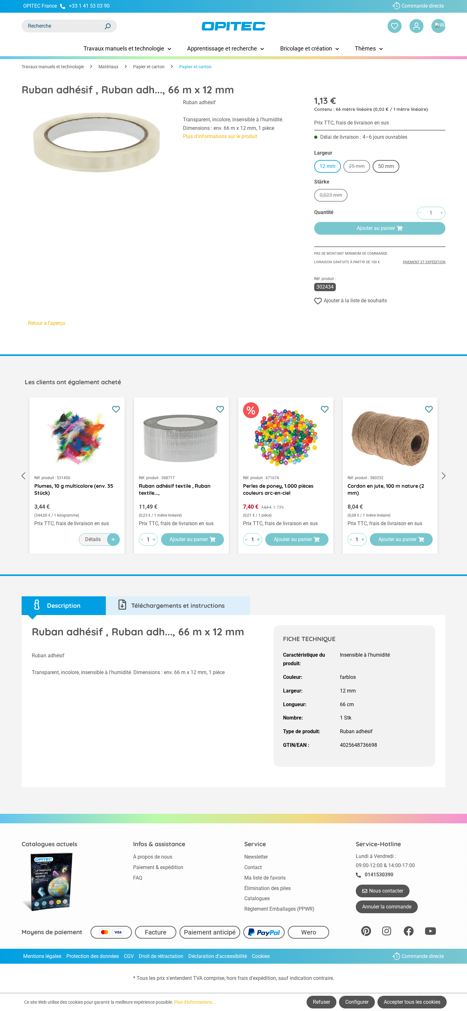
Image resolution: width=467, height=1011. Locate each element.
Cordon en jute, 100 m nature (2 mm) (386, 489)
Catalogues (257, 898)
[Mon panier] (438, 26)
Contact (253, 867)
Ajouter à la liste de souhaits (355, 301)
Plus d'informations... (195, 1002)
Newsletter (256, 857)
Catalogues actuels (49, 844)
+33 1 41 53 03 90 (89, 6)
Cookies (261, 956)
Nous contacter (386, 891)
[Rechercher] (107, 26)
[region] (95, 141)
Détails (93, 539)
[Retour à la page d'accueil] (233, 26)
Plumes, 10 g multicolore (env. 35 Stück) (73, 489)
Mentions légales (42, 956)
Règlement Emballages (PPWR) (279, 909)
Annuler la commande (386, 907)
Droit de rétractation (161, 956)
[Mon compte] (416, 26)
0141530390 (379, 875)
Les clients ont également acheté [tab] (73, 382)
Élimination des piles (267, 888)
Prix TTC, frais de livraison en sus (351, 123)
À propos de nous (152, 857)
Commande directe (423, 6)
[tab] (64, 605)
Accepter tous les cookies (412, 1002)
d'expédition (262, 978)
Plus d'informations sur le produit (220, 136)
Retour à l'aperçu (46, 323)
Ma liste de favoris (265, 878)
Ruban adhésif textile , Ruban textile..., (175, 489)
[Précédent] (23, 475)
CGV (129, 956)
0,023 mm (334, 196)
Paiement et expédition (424, 262)
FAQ (137, 878)
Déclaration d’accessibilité (217, 956)
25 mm (359, 167)
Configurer (357, 1002)
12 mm (327, 166)
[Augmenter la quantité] (441, 213)
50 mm (386, 166)
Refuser (321, 1002)
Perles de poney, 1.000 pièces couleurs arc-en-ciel (278, 489)
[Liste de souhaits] (395, 26)
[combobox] (63, 26)
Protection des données (92, 956)
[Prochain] (444, 475)
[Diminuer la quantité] (420, 213)
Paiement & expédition (158, 867)
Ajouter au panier (376, 228)
